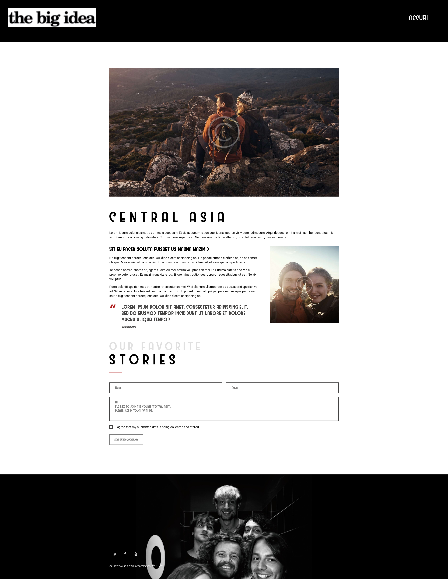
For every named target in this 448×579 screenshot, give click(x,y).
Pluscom (116, 566)
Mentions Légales (149, 566)
